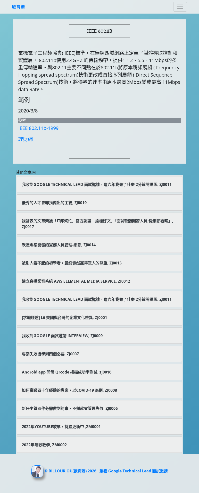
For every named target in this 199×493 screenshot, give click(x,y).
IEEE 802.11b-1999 (38, 128)
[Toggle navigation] (180, 7)
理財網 (25, 139)
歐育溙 (18, 6)
